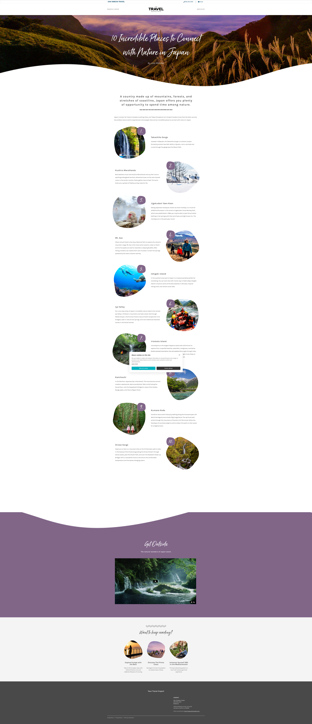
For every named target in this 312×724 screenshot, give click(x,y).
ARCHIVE (201, 9)
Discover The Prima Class (156, 663)
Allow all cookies (143, 368)
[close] (179, 354)
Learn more (135, 364)
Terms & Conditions (129, 717)
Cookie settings (168, 368)
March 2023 (113, 9)
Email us (176, 703)
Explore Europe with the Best (133, 663)
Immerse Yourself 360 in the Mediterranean (178, 663)
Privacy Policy (119, 717)
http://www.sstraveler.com (192, 711)
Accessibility (110, 717)
